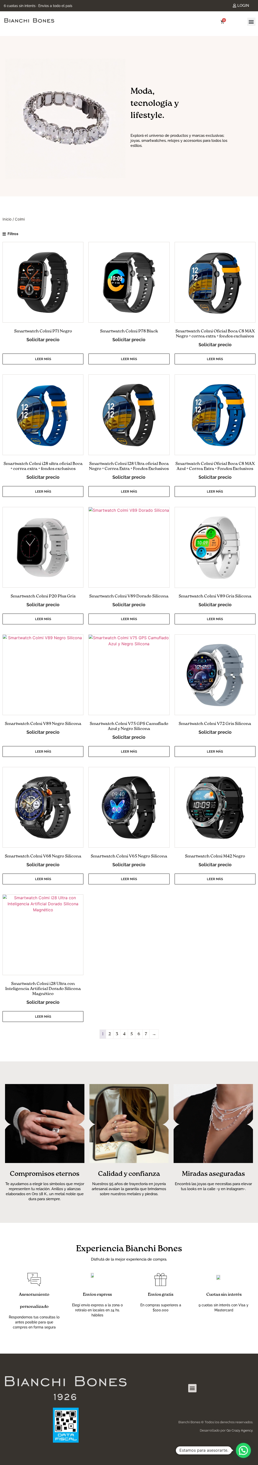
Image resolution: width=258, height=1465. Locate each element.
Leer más (43, 359)
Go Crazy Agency (239, 1430)
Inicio (7, 219)
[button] (251, 22)
